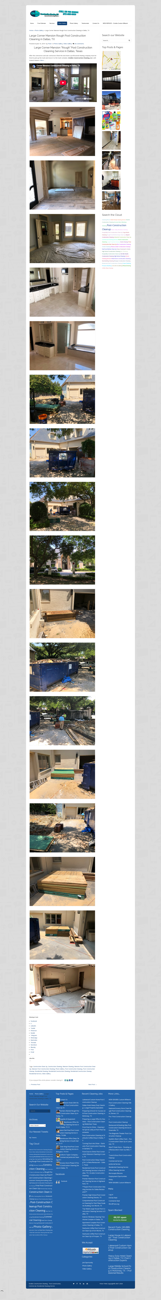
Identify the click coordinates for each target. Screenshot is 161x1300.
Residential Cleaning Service (118, 1167)
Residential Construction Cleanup (81, 1071)
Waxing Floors (37, 1154)
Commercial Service (115, 1161)
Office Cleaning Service (117, 1170)
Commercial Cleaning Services (110, 239)
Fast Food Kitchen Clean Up (109, 249)
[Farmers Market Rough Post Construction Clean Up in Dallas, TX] (111, 100)
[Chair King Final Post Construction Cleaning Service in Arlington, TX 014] (111, 200)
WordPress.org (114, 1204)
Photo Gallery (74, 23)
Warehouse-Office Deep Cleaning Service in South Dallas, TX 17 (67, 1140)
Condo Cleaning (106, 246)
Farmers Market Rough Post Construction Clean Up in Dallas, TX (67, 1113)
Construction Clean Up (40, 1066)
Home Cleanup (124, 242)
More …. (42, 60)
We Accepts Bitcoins (116, 1173)
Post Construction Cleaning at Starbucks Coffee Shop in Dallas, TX (93, 1137)
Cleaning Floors (106, 220)
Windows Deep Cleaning (46, 1188)
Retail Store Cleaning (44, 1230)
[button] (62, 131)
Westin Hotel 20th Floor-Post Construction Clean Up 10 (67, 1105)
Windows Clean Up (39, 1172)
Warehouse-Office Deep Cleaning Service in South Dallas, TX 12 (67, 1124)
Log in (111, 1195)
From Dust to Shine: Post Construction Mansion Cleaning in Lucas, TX (93, 1154)
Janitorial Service (36, 1214)
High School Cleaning (119, 256)
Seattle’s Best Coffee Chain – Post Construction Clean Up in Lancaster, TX (120, 1141)
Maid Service (42, 1196)
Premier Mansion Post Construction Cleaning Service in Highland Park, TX (93, 1181)
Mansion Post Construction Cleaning (43, 1069)
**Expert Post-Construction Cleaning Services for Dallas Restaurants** (93, 1189)
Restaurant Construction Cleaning (40, 1183)
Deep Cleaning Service (37, 1159)
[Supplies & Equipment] (111, 120)
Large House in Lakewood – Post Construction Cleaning (119, 1237)
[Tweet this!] (65, 1080)
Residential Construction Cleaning (59, 1071)
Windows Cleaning (38, 1165)
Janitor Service (43, 1214)
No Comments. (79, 44)
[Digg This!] (72, 1080)
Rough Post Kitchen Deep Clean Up (116, 235)
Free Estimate (41, 23)
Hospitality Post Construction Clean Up (112, 232)
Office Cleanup (43, 1235)
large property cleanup (113, 242)
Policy (111, 1180)
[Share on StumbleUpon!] (68, 1080)
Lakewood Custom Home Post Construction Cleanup (120, 1247)
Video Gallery (62, 23)
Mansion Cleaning (68, 1066)
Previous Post (34, 1084)
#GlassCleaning (127, 265)
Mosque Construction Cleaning (122, 261)
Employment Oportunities (118, 1176)
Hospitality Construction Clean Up (111, 254)
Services (52, 23)
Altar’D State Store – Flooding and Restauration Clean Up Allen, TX (120, 1149)
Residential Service (35, 1074)
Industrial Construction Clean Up (122, 237)
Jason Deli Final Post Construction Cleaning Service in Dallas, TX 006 (67, 1132)
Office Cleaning (35, 1196)
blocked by (120, 1218)
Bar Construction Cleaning (124, 244)
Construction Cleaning (55, 1066)
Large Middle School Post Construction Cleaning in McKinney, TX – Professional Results (119, 1269)
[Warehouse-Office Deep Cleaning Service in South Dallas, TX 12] (111, 140)
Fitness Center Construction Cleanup (120, 246)
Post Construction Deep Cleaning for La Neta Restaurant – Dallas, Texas (93, 1162)
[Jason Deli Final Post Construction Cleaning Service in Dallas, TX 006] (111, 160)
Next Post (92, 1084)
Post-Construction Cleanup (118, 1122)
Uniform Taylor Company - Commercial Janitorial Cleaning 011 (67, 1157)
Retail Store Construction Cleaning (121, 258)
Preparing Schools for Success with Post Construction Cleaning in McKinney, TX (93, 1113)
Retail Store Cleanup (46, 1220)
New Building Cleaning (108, 261)
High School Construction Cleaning (111, 251)
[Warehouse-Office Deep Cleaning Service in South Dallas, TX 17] (111, 180)
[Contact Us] (111, 60)
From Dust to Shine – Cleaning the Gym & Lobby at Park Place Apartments (93, 1129)
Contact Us (96, 23)
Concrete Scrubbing (117, 265)
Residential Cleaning (41, 1071)
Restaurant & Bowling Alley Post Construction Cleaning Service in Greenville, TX (120, 1127)
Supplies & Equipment (67, 1119)
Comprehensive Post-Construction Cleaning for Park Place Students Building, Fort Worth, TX (93, 1203)
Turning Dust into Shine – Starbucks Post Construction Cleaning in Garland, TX (93, 1146)
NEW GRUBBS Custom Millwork (120, 1100)
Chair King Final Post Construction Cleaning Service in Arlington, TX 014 (67, 1149)
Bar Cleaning (124, 251)
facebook (60, 1174)
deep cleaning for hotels (123, 249)
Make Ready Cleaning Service (118, 220)
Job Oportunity (87, 1263)
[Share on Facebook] (70, 1080)
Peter (50, 44)
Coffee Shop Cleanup (107, 268)
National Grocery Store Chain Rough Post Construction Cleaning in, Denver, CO (120, 1110)
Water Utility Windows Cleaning (119, 230)
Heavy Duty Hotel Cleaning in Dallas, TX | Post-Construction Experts (120, 1258)
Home (32, 23)
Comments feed (114, 1201)
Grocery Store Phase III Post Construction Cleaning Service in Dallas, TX (67, 1165)
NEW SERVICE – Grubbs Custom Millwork (115, 23)
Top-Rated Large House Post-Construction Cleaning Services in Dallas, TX (93, 1211)
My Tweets (33, 1137)
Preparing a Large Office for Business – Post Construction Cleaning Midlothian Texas (93, 1121)
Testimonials (85, 23)
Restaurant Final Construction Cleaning (112, 263)
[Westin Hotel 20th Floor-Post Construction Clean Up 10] (111, 80)
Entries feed (113, 1198)
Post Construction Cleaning (73, 1069)
